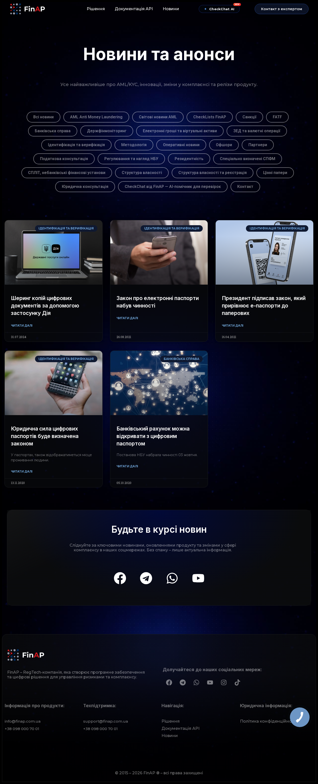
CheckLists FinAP (209, 117)
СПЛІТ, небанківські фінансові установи (66, 172)
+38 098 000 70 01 (22, 728)
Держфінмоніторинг (106, 131)
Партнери (257, 144)
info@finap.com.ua (22, 721)
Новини (171, 8)
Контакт (245, 186)
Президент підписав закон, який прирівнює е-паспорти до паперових (264, 305)
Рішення (96, 8)
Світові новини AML (158, 117)
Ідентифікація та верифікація (76, 144)
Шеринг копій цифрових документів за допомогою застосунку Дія (45, 305)
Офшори (224, 144)
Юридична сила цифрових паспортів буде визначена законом (45, 436)
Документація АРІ (134, 8)
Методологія (134, 144)
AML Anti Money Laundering (96, 117)
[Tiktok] (237, 682)
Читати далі (21, 325)
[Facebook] (120, 578)
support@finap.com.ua (105, 721)
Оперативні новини (181, 144)
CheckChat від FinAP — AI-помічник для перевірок (173, 186)
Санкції (249, 117)
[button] (282, 9)
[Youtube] (198, 578)
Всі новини (43, 117)
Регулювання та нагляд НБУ (131, 158)
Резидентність (189, 158)
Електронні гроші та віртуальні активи (180, 131)
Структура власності (142, 172)
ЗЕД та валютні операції (256, 131)
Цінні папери (275, 172)
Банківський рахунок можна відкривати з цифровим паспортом (153, 436)
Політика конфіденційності (268, 721)
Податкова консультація (64, 158)
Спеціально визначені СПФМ (247, 158)
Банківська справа (53, 131)
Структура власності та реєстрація (212, 172)
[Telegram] (146, 578)
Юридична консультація (85, 186)
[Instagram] (223, 682)
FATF (277, 117)
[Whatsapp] (172, 578)
